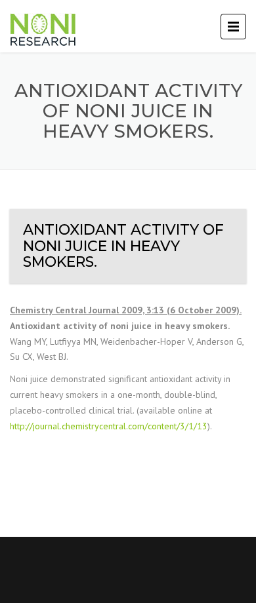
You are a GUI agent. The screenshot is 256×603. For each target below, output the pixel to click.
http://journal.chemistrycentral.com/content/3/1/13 (108, 426)
